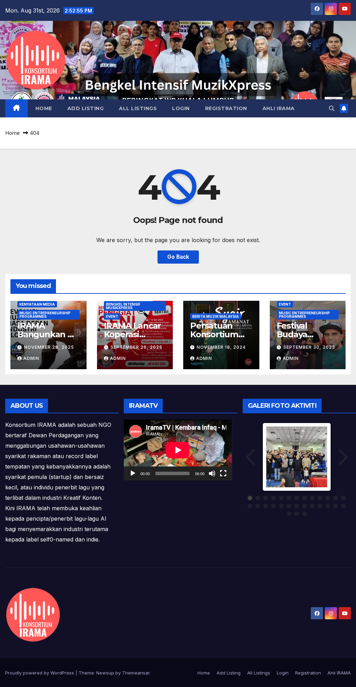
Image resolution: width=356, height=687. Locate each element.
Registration (226, 108)
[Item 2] (257, 498)
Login (181, 108)
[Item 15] (257, 506)
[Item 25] (335, 506)
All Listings (138, 108)
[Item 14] (250, 506)
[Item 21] (304, 506)
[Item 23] (319, 506)
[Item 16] (265, 506)
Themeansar (135, 673)
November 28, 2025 (49, 347)
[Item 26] (343, 506)
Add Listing (85, 108)
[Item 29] (304, 513)
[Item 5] (281, 498)
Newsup (105, 673)
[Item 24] (327, 506)
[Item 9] (312, 498)
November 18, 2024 (221, 347)
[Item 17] (273, 506)
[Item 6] (288, 498)
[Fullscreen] (223, 473)
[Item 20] (296, 506)
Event (112, 316)
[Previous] (251, 457)
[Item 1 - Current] (250, 498)
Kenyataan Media (37, 304)
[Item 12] (335, 498)
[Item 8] (304, 498)
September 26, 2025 (136, 347)
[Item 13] (343, 498)
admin (31, 358)
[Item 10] (319, 498)
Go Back (178, 257)
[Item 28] (296, 513)
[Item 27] (288, 513)
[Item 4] (273, 498)
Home (43, 108)
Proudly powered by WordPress (40, 673)
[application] (178, 450)
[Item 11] (327, 498)
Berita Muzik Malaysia (215, 316)
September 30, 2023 (309, 347)
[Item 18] (281, 506)
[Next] (342, 457)
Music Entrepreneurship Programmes (45, 314)
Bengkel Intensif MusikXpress (123, 306)
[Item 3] (265, 498)
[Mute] (212, 473)
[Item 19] (288, 506)
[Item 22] (312, 506)
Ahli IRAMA (278, 108)
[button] (331, 108)
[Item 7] (296, 498)
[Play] (132, 473)
